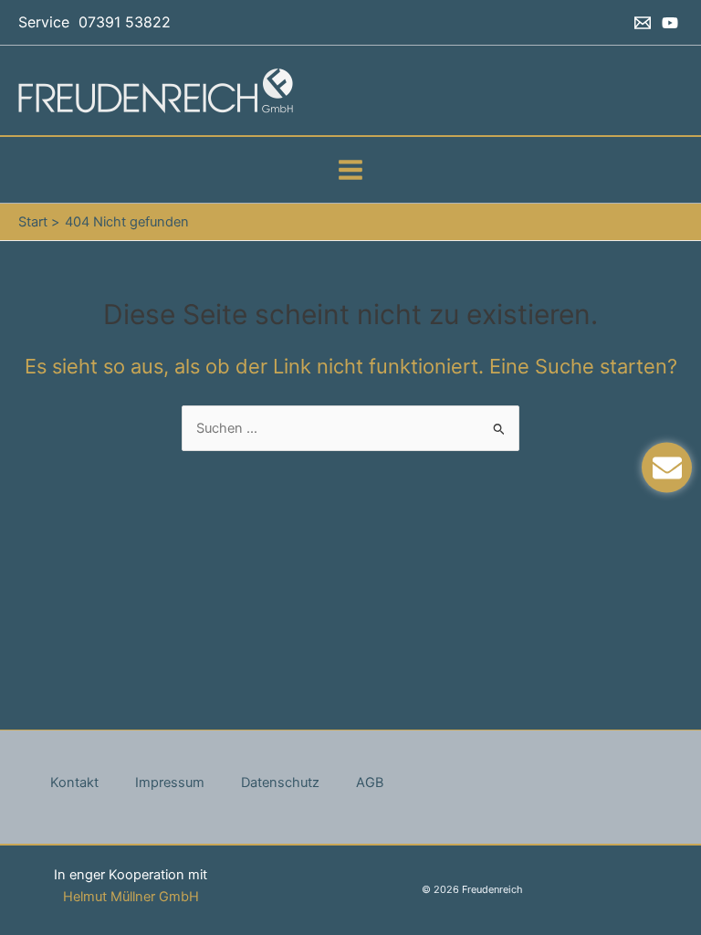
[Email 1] (642, 23)
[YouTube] (670, 23)
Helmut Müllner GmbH (131, 896)
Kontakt (74, 782)
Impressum (169, 782)
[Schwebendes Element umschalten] (667, 468)
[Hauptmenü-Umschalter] (350, 170)
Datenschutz (280, 782)
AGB (369, 782)
